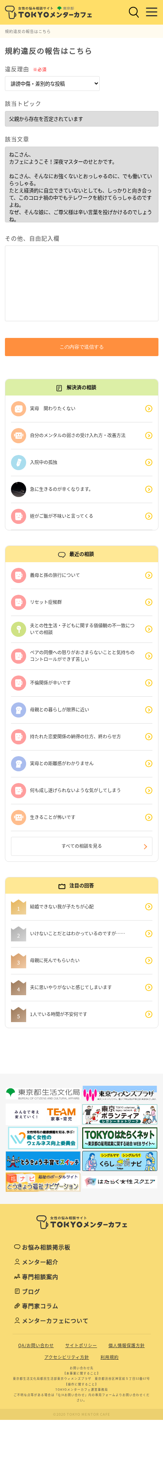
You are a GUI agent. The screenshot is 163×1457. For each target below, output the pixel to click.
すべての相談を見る (81, 846)
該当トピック (23, 103)
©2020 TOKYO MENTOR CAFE (81, 1414)
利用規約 (109, 1357)
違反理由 (26, 69)
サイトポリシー (81, 1345)
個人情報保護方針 (126, 1345)
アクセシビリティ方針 (66, 1357)
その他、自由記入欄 (32, 238)
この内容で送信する (82, 347)
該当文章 (17, 139)
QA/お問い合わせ (36, 1345)
